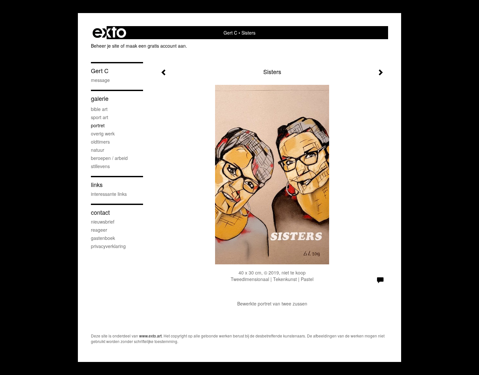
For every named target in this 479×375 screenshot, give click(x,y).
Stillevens (100, 166)
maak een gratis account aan (156, 45)
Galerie (100, 98)
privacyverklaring (108, 246)
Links (97, 184)
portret (98, 125)
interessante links (109, 194)
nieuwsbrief (102, 221)
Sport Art (99, 117)
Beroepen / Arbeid (109, 158)
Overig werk (103, 133)
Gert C (230, 32)
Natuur (97, 150)
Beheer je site (105, 45)
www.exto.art (150, 335)
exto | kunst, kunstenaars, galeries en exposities (109, 32)
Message (100, 80)
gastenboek (103, 238)
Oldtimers (100, 141)
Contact (100, 212)
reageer (99, 230)
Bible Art (99, 109)
